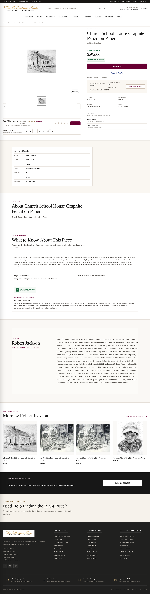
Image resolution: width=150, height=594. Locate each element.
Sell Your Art (126, 1)
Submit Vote (75, 123)
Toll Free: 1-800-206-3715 (10, 554)
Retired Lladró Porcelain (127, 539)
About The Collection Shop (62, 536)
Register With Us (59, 552)
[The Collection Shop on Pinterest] (15, 566)
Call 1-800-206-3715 (122, 483)
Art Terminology (58, 545)
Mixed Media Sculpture (127, 542)
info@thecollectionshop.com (11, 560)
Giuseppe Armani (92, 539)
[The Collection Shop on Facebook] (5, 566)
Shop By (76, 16)
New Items (29, 16)
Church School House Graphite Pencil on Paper (19, 458)
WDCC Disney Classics (127, 552)
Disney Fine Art (91, 545)
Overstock (109, 16)
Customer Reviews (59, 555)
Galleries (49, 16)
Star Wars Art (124, 545)
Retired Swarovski (125, 549)
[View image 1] (41, 100)
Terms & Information (116, 589)
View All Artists (91, 558)
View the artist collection (136, 416)
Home (4, 23)
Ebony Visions (91, 549)
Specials (98, 16)
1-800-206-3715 (115, 1)
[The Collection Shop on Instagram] (10, 566)
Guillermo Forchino (92, 552)
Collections (63, 16)
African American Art (93, 536)
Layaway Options (59, 539)
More (119, 16)
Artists (39, 16)
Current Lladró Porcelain (127, 536)
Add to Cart (117, 66)
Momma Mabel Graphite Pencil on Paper (129, 457)
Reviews (88, 16)
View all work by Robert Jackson (25, 348)
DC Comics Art (91, 542)
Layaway (135, 1)
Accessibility (58, 549)
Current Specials (125, 555)
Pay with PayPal (117, 73)
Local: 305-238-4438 (9, 557)
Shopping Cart (58, 558)
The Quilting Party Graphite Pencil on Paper (54, 458)
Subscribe (143, 1)
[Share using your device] (48, 131)
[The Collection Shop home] (21, 8)
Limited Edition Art (92, 555)
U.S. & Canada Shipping (61, 542)
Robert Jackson (12, 23)
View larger (75, 91)
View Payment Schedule (135, 86)
